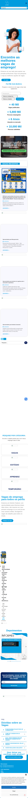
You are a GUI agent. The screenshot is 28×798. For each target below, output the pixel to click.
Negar (14, 791)
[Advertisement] (14, 18)
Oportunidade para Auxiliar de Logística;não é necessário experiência (13, 571)
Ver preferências (14, 794)
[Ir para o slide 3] (10, 628)
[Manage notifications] (25, 795)
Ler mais (3, 585)
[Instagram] (6, 751)
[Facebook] (2, 751)
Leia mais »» (6, 208)
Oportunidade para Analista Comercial (11, 324)
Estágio (14, 465)
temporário (14, 489)
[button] (26, 774)
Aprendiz (15, 477)
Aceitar (14, 787)
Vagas (14, 453)
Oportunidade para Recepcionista (10, 239)
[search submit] (25, 342)
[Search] (26, 8)
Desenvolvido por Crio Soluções (14, 764)
